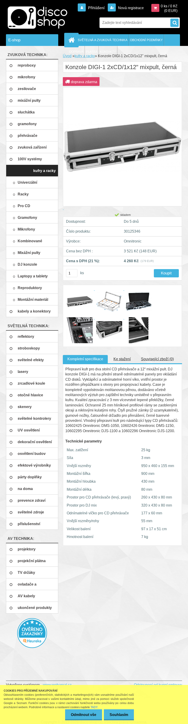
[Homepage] (72, 40)
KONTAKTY (108, 52)
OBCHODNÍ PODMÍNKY (146, 40)
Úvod (67, 56)
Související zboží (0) (157, 359)
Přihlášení (96, 8)
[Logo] (37, 17)
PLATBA (91, 52)
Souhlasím (119, 715)
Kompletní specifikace (85, 359)
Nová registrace (130, 8)
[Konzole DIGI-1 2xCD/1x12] (80, 289)
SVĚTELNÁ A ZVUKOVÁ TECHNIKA (102, 40)
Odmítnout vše (83, 715)
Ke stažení (122, 359)
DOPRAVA (76, 52)
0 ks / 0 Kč (169, 6)
